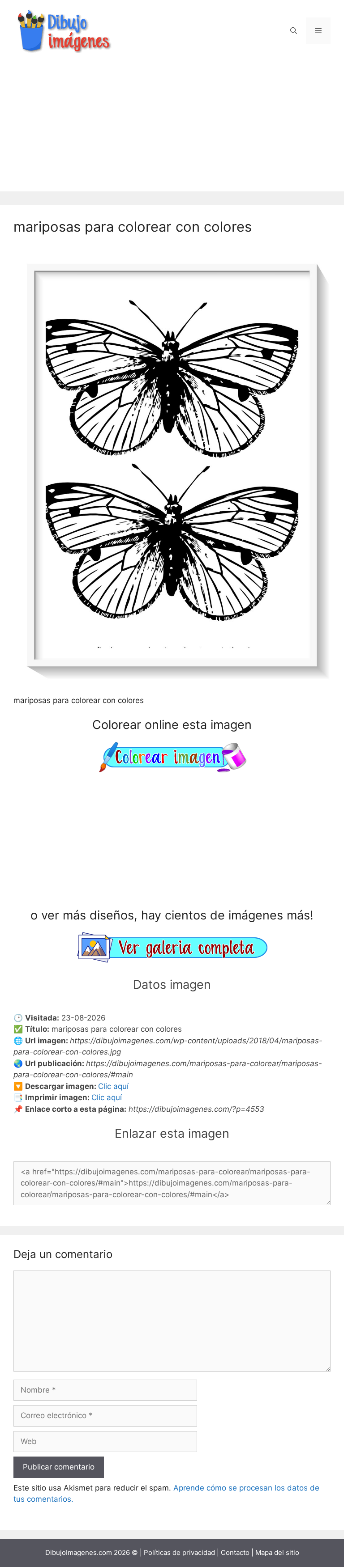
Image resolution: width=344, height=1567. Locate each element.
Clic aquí (113, 1086)
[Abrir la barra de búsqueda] (293, 30)
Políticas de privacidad (179, 1552)
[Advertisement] (172, 128)
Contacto (235, 1552)
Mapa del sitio (277, 1552)
